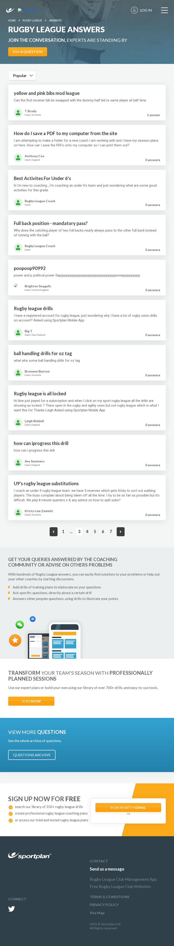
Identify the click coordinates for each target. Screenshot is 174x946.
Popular (20, 75)
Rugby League (32, 20)
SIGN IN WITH (128, 807)
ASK (28, 51)
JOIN (31, 701)
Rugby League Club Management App (123, 879)
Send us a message (107, 868)
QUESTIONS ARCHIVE (32, 755)
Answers (55, 20)
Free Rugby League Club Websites (120, 886)
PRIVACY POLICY (104, 904)
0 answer (152, 160)
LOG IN (146, 10)
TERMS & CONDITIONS (109, 896)
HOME (12, 20)
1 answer (153, 115)
